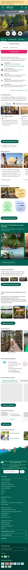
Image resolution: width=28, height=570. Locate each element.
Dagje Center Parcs (6, 517)
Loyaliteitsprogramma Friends (8, 509)
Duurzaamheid (4, 504)
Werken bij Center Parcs (7, 520)
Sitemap (3, 491)
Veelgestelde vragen (6, 497)
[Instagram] (8, 557)
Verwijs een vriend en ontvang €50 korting (11, 511)
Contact (3, 499)
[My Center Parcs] (25, 7)
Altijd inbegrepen (5, 513)
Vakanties (3, 538)
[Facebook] (2, 557)
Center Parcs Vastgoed (6, 526)
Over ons (3, 490)
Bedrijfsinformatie (5, 482)
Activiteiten (21, 39)
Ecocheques (4, 515)
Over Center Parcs (6, 480)
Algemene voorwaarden (7, 484)
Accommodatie (12, 39)
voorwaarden (10, 468)
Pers (2, 493)
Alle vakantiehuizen (6, 535)
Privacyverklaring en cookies (8, 486)
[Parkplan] (20, 33)
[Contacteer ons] (22, 7)
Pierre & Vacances (5, 524)
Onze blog (4, 476)
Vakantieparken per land (7, 531)
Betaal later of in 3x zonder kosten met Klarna (12, 502)
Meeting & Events (5, 522)
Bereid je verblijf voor (6, 507)
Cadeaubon (4, 500)
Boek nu (12, 3)
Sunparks (3, 528)
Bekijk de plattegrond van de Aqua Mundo (14, 66)
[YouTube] (5, 557)
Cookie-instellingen (5, 488)
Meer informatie (16, 371)
